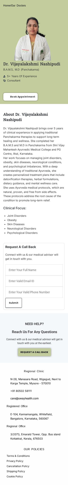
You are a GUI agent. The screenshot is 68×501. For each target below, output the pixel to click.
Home (6, 5)
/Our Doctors (18, 5)
